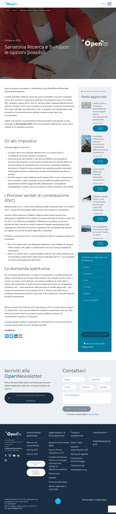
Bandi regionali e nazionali (57, 488)
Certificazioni (100, 432)
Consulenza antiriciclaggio (78, 460)
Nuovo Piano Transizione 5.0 (56, 451)
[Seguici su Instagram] (10, 455)
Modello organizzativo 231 (79, 448)
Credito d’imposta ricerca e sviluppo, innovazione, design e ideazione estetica (58, 463)
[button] (106, 4)
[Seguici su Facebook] (6, 455)
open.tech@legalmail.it (14, 508)
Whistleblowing (79, 469)
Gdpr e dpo (76, 442)
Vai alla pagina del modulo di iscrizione (30, 398)
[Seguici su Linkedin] (18, 455)
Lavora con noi (36, 463)
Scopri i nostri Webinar (36, 472)
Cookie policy (101, 500)
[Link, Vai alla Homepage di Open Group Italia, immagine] (12, 4)
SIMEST (52, 478)
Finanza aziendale (58, 482)
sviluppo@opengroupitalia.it (13, 448)
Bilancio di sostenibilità (33, 444)
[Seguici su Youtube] (14, 455)
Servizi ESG (32, 454)
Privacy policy (88, 500)
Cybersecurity (78, 465)
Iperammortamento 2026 (58, 444)
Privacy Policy (87, 347)
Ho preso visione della (95, 344)
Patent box (54, 473)
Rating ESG (32, 450)
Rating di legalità (79, 454)
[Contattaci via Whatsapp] (6, 460)
